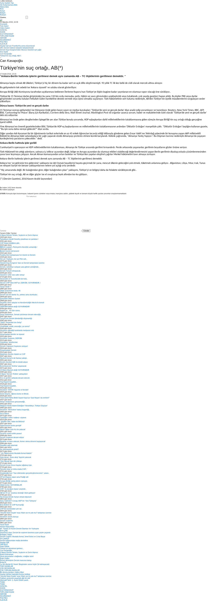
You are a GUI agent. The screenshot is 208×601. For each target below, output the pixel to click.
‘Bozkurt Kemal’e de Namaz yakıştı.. (13, 358)
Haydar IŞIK (4, 543)
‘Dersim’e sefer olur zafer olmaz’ (12, 275)
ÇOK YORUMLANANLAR (10, 570)
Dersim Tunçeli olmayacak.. (10, 271)
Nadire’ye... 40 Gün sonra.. (10, 311)
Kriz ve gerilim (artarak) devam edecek (15, 378)
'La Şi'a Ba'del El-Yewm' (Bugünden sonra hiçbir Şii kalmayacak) (24, 564)
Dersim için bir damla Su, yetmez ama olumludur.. (19, 295)
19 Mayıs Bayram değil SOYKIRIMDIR (14, 370)
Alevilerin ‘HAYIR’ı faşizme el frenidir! (14, 390)
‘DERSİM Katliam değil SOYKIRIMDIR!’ (15, 307)
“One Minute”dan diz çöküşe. (11, 461)
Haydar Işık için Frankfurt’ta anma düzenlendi (17, 46)
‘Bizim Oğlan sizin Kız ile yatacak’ (13, 429)
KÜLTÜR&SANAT (6, 34)
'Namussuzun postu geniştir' (11, 426)
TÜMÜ (2, 582)
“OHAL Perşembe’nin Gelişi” (11, 322)
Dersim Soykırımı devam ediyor (12, 437)
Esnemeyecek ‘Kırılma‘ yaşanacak (13, 366)
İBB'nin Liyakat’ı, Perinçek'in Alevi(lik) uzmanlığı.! (18, 247)
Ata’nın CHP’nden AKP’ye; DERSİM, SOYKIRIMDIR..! (20, 283)
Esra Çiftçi (4, 531)
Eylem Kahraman (6, 554)
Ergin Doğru (4, 558)
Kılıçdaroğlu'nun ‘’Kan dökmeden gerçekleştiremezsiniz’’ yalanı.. (24, 473)
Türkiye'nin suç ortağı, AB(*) (10, 56)
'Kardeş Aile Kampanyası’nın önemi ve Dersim (17, 255)
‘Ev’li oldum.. (5, 414)
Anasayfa (3, 24)
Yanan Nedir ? (5, 287)
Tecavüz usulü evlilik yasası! (11, 433)
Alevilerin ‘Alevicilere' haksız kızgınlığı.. (15, 410)
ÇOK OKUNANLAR (7, 568)
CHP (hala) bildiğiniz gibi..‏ (10, 243)
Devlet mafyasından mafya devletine (14, 541)
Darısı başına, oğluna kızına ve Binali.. (14, 394)
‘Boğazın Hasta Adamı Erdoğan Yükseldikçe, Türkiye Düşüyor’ (24, 406)
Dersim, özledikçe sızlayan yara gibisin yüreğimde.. (19, 267)
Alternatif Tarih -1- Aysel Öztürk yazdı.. (14, 580)
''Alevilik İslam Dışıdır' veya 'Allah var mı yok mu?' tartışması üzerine (25, 513)
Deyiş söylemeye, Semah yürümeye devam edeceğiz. (20, 315)
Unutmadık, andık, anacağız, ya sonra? (15, 326)
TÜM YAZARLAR (6, 566)
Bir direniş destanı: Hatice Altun (12, 572)
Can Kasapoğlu (6, 54)
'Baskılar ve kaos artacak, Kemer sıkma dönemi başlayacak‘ (23, 441)
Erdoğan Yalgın (6, 535)
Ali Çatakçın (4, 539)
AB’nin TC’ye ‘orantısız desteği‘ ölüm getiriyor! (17, 493)
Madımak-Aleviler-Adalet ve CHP (12, 354)
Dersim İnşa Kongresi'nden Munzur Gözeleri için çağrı (20, 50)
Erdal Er (3, 562)
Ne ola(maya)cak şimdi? (9, 449)
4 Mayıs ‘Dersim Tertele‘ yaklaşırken (14, 374)
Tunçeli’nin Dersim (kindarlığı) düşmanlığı (16, 318)
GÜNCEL (3, 30)
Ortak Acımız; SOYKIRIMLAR (11, 485)
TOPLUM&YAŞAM (7, 36)
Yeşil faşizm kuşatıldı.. (8, 386)
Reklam (3, 15)
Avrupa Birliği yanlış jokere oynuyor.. (14, 481)
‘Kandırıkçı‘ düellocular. (9, 342)
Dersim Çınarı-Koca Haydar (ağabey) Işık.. (16, 465)
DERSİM (3, 38)
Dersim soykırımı (6, 521)
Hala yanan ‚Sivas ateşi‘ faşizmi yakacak (15, 457)
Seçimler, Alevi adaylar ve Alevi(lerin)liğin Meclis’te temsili (22, 303)
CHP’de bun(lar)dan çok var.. (11, 509)
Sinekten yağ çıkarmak (8, 445)
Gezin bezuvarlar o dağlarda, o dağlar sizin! (17, 556)
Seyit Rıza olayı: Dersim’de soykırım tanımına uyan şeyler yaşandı (25, 533)
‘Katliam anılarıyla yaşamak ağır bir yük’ (15, 578)
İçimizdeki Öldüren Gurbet (10, 299)
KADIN (2, 32)
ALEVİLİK (3, 44)
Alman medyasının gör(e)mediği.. (12, 402)
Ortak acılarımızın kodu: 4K (10, 291)
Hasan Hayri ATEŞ (7, 527)
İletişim (2, 13)
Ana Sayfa (4, 52)
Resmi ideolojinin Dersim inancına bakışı (15, 560)
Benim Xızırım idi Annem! (9, 251)
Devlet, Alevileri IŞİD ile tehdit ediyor (14, 362)
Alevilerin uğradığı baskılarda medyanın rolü (17, 330)
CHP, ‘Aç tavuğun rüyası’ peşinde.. (13, 489)
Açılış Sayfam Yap (7, 3)
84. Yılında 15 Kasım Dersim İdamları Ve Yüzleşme (19, 529)
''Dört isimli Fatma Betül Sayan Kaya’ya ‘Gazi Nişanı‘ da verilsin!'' (24, 398)
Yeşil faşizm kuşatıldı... (8, 382)
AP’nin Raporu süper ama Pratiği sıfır (14, 477)
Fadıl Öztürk (4, 546)
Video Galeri (5, 28)
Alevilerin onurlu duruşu (9, 517)
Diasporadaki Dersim (8, 350)
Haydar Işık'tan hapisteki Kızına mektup (15, 574)
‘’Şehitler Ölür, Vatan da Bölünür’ (12, 422)
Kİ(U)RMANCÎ (5, 40)
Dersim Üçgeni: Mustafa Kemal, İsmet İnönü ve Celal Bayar (22, 537)
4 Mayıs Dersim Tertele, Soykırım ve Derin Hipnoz (19, 235)
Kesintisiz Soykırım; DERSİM (11, 338)
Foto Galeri (4, 26)
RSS (2, 9)
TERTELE (4, 544)
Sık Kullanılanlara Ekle (8, 5)
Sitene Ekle (4, 7)
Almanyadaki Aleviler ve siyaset (12, 334)
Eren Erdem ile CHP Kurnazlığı (12, 505)
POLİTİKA (3, 42)
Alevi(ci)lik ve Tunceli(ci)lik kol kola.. (14, 279)
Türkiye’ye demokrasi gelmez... (12, 548)
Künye (2, 11)
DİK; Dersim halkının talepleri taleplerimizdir (17, 48)
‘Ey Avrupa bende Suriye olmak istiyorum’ (16, 497)
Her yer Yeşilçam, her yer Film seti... (13, 259)
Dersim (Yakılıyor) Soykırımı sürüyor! (14, 346)
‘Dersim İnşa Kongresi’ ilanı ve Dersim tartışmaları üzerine (22, 263)
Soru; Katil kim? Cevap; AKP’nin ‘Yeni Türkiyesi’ (18, 501)
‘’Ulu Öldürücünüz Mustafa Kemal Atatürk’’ (16, 453)
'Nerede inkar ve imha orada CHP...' (13, 469)
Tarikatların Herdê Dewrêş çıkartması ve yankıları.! (19, 239)
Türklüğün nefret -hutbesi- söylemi (13, 418)
